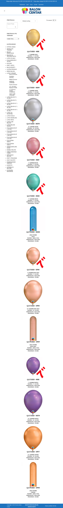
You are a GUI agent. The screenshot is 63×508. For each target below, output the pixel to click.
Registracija (22, 4)
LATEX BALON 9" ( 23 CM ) (12, 101)
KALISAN (9, 63)
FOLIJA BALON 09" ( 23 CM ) (12, 131)
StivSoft (54, 505)
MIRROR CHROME (11, 82)
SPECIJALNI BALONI (10, 155)
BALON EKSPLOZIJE (10, 52)
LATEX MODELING (12, 117)
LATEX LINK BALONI (10, 122)
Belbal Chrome (13, 79)
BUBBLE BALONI (11, 150)
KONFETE (9, 165)
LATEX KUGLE (11, 115)
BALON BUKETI (11, 67)
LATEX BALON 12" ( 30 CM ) (12, 107)
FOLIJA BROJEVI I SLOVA (12, 61)
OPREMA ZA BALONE (10, 168)
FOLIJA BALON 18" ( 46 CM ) (12, 135)
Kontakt (35, 4)
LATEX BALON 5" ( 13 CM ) (12, 97)
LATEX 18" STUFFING (10, 113)
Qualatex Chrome (11, 77)
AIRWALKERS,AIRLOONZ (12, 147)
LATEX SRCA (10, 119)
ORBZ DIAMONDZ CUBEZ (12, 152)
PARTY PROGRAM (12, 158)
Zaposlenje (40, 4)
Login (27, 4)
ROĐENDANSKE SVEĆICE (11, 162)
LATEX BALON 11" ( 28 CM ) (12, 104)
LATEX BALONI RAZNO (11, 125)
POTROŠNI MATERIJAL (10, 171)
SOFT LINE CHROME (12, 94)
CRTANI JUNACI (11, 47)
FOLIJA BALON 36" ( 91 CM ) (12, 138)
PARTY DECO (10, 65)
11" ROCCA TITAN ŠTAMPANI (12, 91)
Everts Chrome (13, 84)
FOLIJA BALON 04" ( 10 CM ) (12, 128)
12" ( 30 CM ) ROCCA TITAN (13, 87)
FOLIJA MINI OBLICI (10, 141)
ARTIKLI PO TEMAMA (10, 49)
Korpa (31, 4)
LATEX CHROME (11, 73)
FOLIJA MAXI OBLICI (10, 144)
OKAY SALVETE (11, 160)
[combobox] (29, 21)
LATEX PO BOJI (11, 58)
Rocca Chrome (13, 74)
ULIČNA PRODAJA (12, 69)
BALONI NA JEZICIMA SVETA (11, 55)
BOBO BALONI (11, 71)
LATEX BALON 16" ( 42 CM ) (12, 110)
